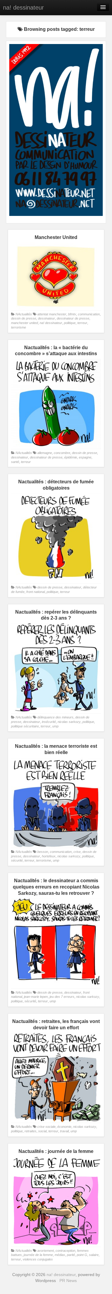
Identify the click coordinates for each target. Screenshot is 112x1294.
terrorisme (18, 327)
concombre (62, 453)
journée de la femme (38, 1255)
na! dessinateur (23, 7)
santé (15, 462)
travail (64, 1131)
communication (89, 314)
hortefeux (49, 856)
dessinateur (46, 318)
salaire (94, 1255)
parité (71, 1255)
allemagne (44, 453)
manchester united (24, 323)
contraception (65, 1250)
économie (64, 1126)
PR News (68, 1280)
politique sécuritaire (25, 726)
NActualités (24, 314)
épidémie (70, 457)
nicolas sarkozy (69, 722)
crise (77, 851)
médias (60, 1255)
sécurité (17, 860)
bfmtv (72, 314)
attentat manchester (51, 314)
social (42, 1131)
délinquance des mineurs (55, 717)
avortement (45, 1250)
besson (42, 851)
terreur (82, 323)
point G (82, 1255)
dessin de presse (23, 318)
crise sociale (46, 1126)
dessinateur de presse (73, 318)
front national (35, 592)
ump (55, 726)
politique (70, 323)
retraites (30, 1131)
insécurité (49, 722)
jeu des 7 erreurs (62, 996)
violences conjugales (38, 1259)
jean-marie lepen (36, 996)
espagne (85, 457)
